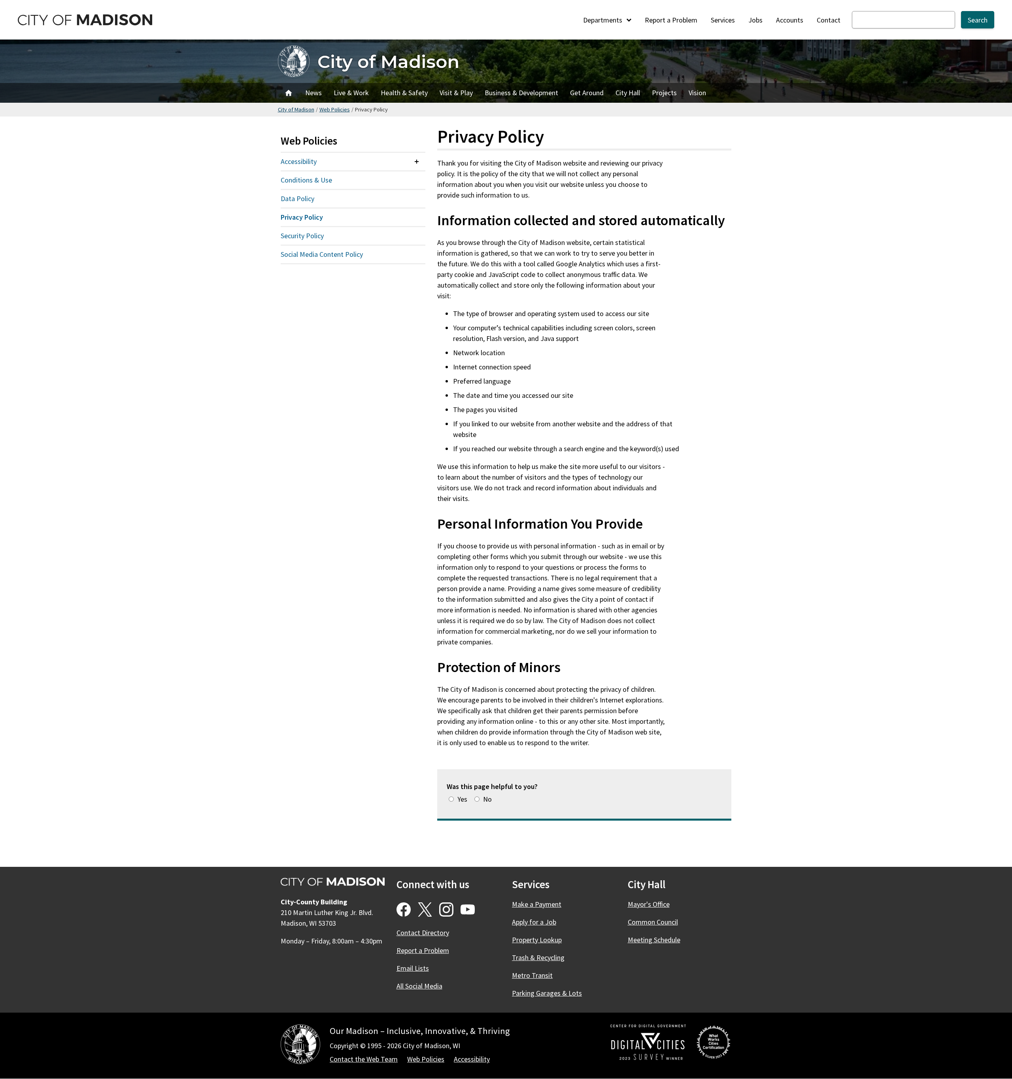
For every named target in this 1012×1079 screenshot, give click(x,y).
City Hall (628, 92)
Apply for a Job (534, 921)
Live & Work (351, 92)
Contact (828, 19)
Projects (664, 92)
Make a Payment (536, 904)
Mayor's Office (649, 904)
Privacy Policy (302, 217)
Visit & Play (456, 92)
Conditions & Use (306, 180)
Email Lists (412, 968)
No (487, 799)
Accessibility (299, 161)
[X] (425, 909)
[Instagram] (446, 909)
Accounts (789, 19)
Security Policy (302, 235)
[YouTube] (468, 909)
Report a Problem (671, 19)
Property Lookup (537, 939)
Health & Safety (404, 92)
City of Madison (388, 61)
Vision (697, 92)
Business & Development (521, 92)
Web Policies (334, 109)
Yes (462, 799)
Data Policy (297, 198)
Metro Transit (532, 975)
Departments (603, 19)
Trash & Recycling (538, 957)
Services (723, 19)
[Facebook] (403, 909)
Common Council (653, 921)
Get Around (587, 92)
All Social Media (419, 985)
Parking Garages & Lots (547, 993)
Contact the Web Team (364, 1059)
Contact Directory (422, 932)
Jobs (755, 19)
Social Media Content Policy (322, 254)
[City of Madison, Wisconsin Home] (300, 1045)
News (313, 92)
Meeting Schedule (654, 939)
